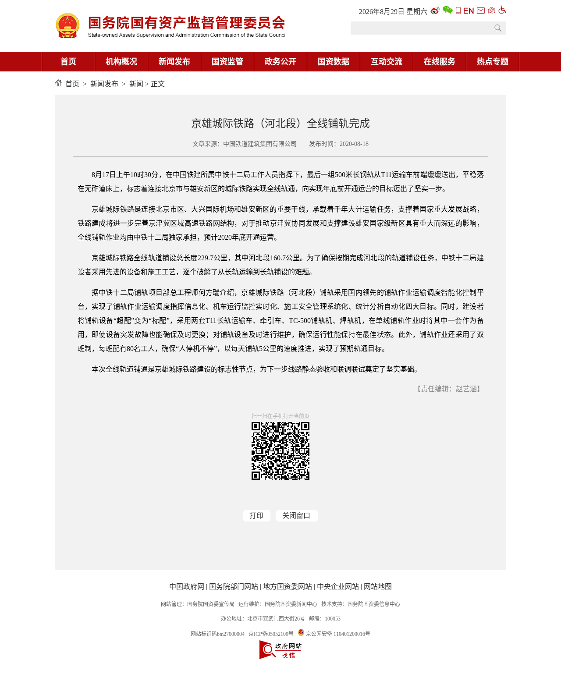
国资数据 (333, 61)
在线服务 (439, 61)
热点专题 (492, 61)
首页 (68, 61)
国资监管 (227, 61)
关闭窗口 (296, 515)
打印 (256, 515)
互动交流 (386, 61)
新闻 (136, 84)
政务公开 (280, 61)
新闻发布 (174, 61)
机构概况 (121, 61)
